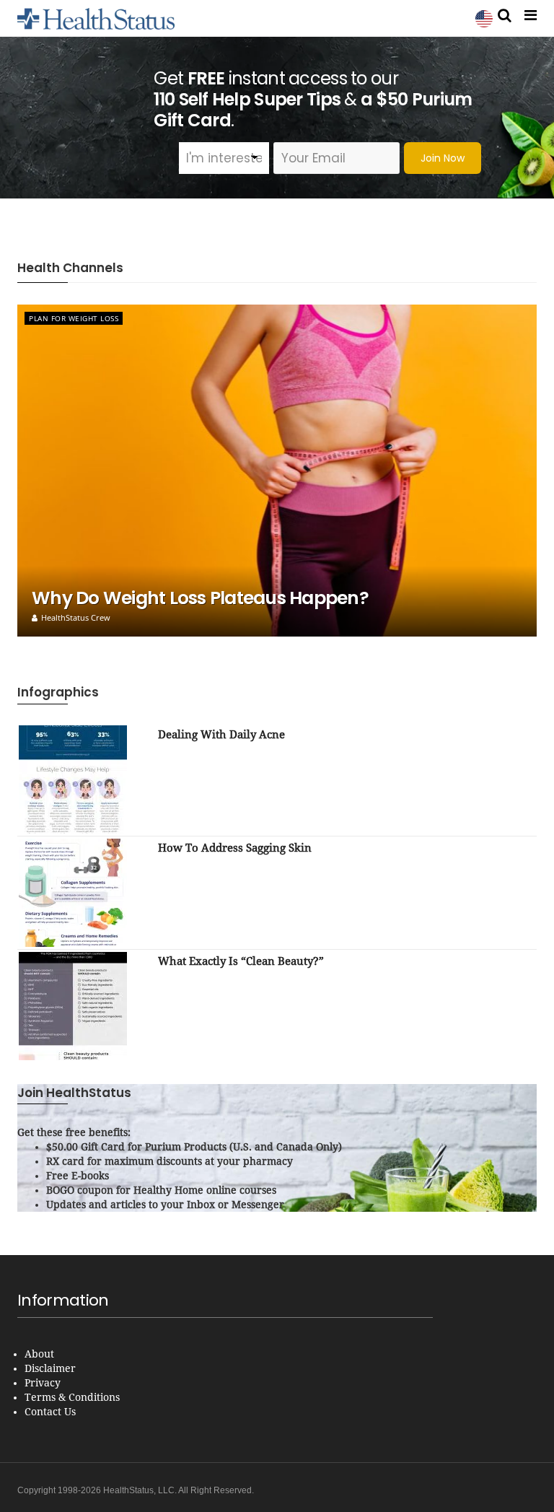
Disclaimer (50, 1368)
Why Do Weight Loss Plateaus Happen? (200, 598)
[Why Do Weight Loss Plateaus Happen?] (277, 471)
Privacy (43, 1383)
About (39, 1354)
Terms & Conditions (72, 1397)
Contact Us (50, 1411)
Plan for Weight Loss (73, 318)
